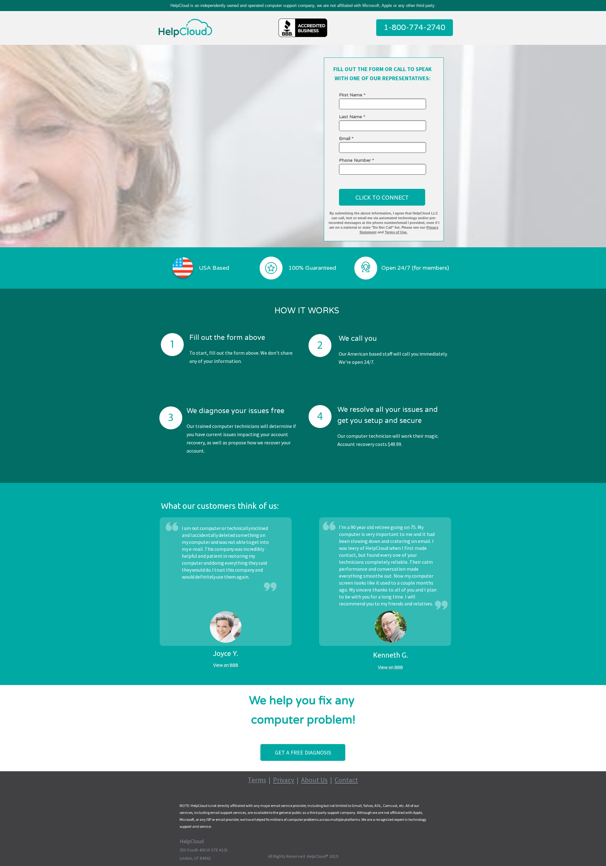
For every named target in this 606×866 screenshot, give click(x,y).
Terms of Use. (396, 232)
